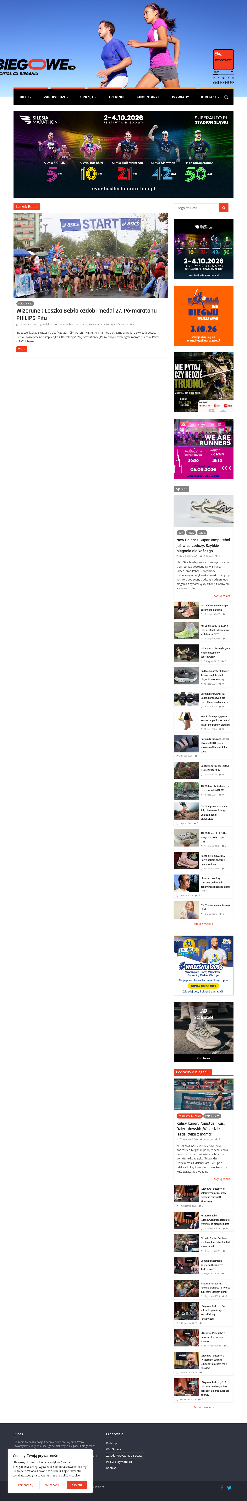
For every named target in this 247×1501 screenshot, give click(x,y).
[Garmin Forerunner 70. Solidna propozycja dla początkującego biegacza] (186, 692)
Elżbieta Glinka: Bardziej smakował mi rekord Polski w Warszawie (215, 1242)
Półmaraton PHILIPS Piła (102, 324)
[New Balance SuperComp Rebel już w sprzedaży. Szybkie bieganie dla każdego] (203, 497)
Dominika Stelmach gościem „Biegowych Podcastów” (212, 1265)
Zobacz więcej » (204, 924)
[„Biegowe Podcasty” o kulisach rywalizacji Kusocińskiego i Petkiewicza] (186, 1304)
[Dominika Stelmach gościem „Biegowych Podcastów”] (186, 1259)
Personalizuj (25, 1485)
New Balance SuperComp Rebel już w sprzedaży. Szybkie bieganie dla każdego (203, 545)
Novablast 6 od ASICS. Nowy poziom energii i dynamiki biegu (213, 860)
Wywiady (180, 97)
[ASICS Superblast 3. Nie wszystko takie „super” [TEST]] (186, 831)
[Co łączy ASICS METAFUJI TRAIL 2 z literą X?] (186, 764)
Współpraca (113, 1449)
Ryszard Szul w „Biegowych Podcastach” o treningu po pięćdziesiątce (215, 1219)
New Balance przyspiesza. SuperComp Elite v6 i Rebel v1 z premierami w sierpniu (215, 720)
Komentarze (148, 97)
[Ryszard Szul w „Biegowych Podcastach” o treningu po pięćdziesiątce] (186, 1213)
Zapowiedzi (54, 97)
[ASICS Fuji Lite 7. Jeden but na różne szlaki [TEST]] (186, 784)
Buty (180, 532)
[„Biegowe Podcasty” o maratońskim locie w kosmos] (186, 1331)
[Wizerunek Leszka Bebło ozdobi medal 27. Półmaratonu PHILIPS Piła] (91, 215)
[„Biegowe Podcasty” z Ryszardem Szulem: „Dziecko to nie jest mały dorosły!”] (186, 1354)
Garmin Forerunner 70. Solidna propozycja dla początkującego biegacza (214, 698)
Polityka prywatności (119, 1462)
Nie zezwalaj (52, 1485)
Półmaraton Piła (125, 324)
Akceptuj (77, 1485)
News (191, 532)
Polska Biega (25, 303)
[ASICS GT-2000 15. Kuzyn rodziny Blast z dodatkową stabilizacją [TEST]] (186, 624)
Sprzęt (86, 97)
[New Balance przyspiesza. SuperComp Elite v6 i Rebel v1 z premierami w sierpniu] (186, 714)
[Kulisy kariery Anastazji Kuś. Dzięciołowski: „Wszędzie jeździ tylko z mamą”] (203, 1080)
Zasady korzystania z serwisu (124, 1455)
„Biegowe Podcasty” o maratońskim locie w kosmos (213, 1337)
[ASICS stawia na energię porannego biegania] (186, 603)
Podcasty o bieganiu (193, 1072)
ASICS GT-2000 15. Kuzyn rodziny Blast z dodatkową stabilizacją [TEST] (215, 630)
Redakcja (47, 324)
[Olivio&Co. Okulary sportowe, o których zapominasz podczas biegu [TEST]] (186, 876)
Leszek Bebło (65, 324)
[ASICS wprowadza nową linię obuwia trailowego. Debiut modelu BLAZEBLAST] (186, 804)
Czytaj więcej (222, 595)
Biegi (24, 97)
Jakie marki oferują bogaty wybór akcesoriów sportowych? (215, 652)
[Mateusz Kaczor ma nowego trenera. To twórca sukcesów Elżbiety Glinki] (186, 1281)
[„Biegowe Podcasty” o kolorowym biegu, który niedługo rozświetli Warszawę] (186, 1187)
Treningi (116, 97)
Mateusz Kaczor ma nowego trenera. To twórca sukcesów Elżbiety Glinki (215, 1287)
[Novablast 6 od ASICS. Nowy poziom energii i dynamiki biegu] (186, 854)
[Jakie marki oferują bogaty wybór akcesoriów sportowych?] (186, 646)
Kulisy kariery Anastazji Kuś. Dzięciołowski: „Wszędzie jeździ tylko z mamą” (201, 1128)
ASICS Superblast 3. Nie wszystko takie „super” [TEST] (214, 837)
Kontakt (209, 97)
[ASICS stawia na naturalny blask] (186, 903)
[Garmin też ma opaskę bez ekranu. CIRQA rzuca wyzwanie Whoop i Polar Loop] (186, 737)
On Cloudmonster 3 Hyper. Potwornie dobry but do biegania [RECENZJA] (215, 675)
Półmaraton (80, 324)
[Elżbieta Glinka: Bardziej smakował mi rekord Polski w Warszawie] (186, 1236)
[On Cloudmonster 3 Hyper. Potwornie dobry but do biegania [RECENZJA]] (186, 669)
